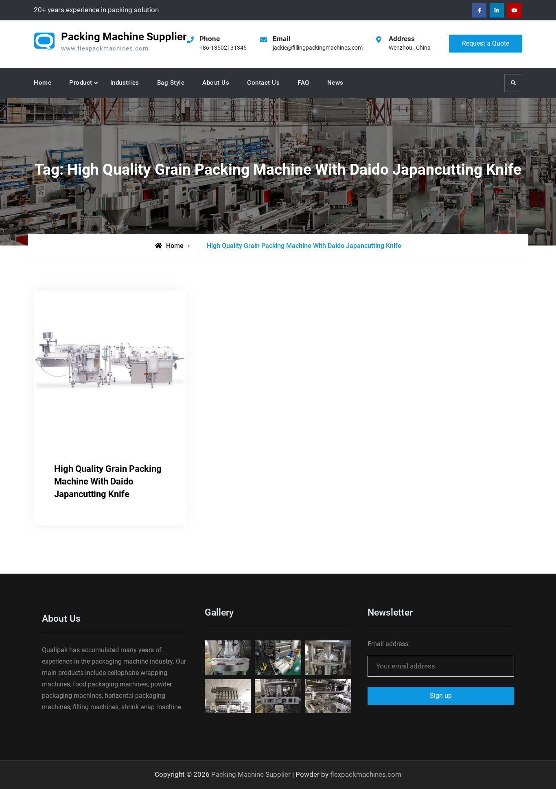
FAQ (303, 82)
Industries (124, 82)
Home (42, 82)
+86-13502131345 (223, 47)
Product (80, 82)
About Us (215, 82)
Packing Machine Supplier (123, 37)
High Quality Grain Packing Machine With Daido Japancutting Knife (108, 481)
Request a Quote (485, 43)
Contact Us (263, 82)
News (335, 82)
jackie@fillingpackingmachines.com (318, 47)
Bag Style (171, 82)
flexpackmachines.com (365, 774)
